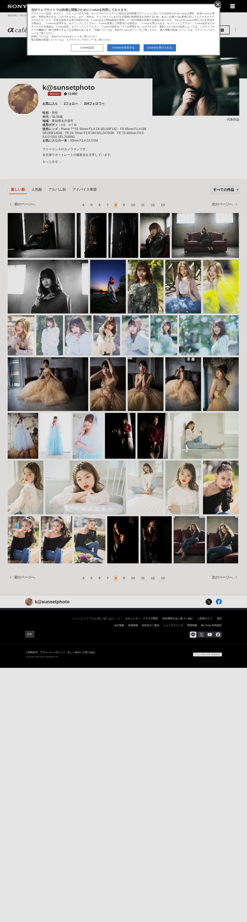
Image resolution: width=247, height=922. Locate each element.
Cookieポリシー (70, 36)
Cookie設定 (87, 47)
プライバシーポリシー (81, 39)
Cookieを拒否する (123, 47)
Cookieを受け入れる (159, 47)
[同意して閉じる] (217, 4)
